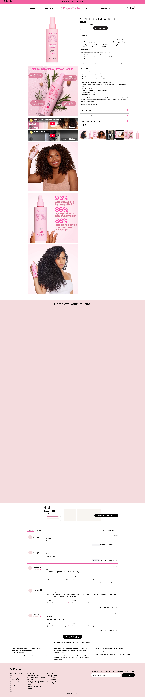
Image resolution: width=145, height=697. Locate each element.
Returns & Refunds (53, 678)
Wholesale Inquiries (34, 686)
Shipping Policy (52, 682)
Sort (104, 530)
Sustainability (15, 680)
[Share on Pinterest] (85, 125)
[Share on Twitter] (83, 125)
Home (81, 16)
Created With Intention (91, 121)
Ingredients (85, 110)
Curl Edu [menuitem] (49, 8)
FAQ (11, 692)
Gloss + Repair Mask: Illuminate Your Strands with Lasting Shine (26, 649)
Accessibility (51, 674)
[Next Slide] (100, 515)
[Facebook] (4, 2)
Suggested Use (87, 116)
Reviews (13, 690)
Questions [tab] (39, 531)
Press (12, 676)
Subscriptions (51, 680)
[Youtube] (10, 2)
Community (14, 678)
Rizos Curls (74, 693)
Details (83, 35)
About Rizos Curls (16, 674)
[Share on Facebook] (80, 125)
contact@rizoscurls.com (35, 681)
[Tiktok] (13, 2)
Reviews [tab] (30, 531)
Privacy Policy (52, 676)
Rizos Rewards (15, 686)
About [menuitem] (88, 8)
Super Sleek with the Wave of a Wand (109, 648)
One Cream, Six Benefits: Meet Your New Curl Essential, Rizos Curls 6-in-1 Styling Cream (71, 649)
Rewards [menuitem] (106, 8)
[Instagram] (7, 2)
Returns (30, 688)
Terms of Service (53, 684)
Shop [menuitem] (32, 8)
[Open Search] (127, 8)
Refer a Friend (15, 688)
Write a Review (108, 515)
